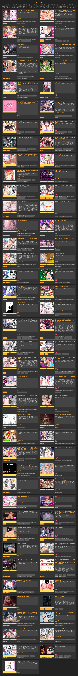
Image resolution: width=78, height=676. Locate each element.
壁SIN (56, 279)
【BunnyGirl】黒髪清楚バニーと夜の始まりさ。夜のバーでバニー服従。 (27, 560)
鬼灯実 (56, 645)
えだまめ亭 (19, 333)
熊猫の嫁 (19, 211)
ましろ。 (19, 669)
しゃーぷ (56, 52)
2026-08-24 (74, 7)
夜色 (55, 502)
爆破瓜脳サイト (20, 440)
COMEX (56, 261)
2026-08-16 (51, 7)
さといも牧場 (57, 350)
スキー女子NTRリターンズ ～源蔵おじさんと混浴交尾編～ (27, 61)
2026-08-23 (71, 7)
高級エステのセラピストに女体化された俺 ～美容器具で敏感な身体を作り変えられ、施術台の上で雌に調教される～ (65, 512)
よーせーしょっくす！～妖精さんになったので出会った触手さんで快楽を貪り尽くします (65, 61)
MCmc (56, 18)
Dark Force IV (58, 170)
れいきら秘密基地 (58, 246)
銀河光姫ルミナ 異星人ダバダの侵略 (62, 201)
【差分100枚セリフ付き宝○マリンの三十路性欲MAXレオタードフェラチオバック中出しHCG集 (64, 479)
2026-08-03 (17, 7)
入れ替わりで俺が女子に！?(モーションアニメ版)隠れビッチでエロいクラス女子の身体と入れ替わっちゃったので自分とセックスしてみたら (27, 448)
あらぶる (19, 193)
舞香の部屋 (19, 470)
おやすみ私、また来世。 (60, 596)
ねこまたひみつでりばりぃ (22, 376)
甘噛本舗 (19, 18)
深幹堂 (18, 636)
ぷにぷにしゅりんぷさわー (59, 310)
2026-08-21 (64, 7)
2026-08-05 (24, 7)
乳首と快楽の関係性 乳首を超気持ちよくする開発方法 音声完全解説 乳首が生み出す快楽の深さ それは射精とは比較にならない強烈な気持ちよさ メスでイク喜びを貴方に (65, 561)
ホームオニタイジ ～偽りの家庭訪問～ (25, 137)
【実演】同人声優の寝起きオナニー (24, 220)
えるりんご (57, 37)
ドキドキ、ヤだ (58, 154)
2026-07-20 (6, 4)
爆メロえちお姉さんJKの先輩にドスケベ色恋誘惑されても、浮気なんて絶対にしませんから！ (27, 102)
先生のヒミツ (20, 269)
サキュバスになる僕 (59, 527)
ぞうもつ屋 (57, 620)
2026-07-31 (10, 7)
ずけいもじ (19, 279)
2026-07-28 (71, 4)
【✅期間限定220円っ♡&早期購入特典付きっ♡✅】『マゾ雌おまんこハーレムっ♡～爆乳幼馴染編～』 (27, 83)
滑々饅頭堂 (19, 489)
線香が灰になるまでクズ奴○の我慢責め (63, 414)
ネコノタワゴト (20, 261)
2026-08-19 (61, 7)
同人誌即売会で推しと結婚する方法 (62, 26)
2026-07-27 (62, 4)
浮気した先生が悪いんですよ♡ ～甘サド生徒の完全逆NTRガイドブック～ (65, 102)
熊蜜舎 (18, 388)
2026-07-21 (15, 4)
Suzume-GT (19, 519)
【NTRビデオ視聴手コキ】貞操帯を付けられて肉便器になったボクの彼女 (65, 138)
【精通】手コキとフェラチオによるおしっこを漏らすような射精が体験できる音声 (27, 465)
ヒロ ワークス (19, 535)
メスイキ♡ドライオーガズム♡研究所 (61, 571)
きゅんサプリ (57, 145)
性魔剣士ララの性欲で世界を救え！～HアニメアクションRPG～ (65, 287)
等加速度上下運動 (58, 636)
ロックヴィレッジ (20, 245)
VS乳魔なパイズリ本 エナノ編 (61, 269)
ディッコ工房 (57, 489)
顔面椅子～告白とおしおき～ (23, 543)
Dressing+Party (57, 472)
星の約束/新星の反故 (21, 286)
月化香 (18, 294)
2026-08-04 (20, 7)
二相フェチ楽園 (58, 82)
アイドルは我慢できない (22, 26)
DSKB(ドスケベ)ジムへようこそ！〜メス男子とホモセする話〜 (65, 613)
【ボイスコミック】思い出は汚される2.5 (63, 185)
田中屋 (18, 115)
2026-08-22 (68, 7)
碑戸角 (56, 213)
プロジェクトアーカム (21, 502)
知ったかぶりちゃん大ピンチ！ (61, 628)
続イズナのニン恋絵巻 (22, 628)
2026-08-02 (13, 7)
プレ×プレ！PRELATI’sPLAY (23, 645)
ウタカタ (56, 128)
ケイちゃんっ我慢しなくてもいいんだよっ (63, 302)
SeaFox (56, 535)
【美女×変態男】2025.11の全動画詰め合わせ (26, 511)
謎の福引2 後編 (58, 580)
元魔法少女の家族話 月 (59, 253)
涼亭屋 (56, 94)
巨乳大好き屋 (19, 620)
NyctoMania (19, 145)
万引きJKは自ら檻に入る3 (60, 220)
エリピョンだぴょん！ (22, 478)
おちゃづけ (57, 440)
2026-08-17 (54, 7)
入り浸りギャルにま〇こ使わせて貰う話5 (25, 10)
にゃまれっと (57, 333)
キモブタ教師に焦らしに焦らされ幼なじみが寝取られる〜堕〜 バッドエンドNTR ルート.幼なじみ (27, 396)
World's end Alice (58, 605)
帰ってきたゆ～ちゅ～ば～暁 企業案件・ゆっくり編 (65, 342)
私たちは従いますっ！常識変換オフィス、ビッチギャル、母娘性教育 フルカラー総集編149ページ (65, 11)
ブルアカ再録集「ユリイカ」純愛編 (24, 341)
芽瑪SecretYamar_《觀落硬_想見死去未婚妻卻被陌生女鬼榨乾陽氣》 (27, 171)
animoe (39, 2)
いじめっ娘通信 (20, 554)
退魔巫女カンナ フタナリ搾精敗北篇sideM (26, 253)
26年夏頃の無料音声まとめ (22, 201)
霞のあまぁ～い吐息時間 (21, 230)
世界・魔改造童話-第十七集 (23, 302)
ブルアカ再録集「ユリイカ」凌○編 (24, 319)
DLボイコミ (57, 193)
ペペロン (56, 407)
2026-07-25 (53, 4)
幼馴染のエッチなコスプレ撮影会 (24, 414)
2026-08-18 (57, 7)
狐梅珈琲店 (57, 73)
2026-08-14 (44, 7)
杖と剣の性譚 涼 (58, 464)
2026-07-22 (25, 4)
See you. (19, 92)
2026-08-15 (47, 7)
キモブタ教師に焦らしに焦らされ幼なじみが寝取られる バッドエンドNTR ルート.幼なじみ (65, 377)
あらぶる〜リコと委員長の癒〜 (23, 185)
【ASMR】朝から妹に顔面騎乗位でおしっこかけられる (65, 239)
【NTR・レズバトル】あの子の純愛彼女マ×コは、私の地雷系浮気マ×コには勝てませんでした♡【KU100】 (65, 320)
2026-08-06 (27, 7)
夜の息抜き (57, 424)
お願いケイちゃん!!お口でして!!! (24, 580)
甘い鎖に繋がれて (21, 44)
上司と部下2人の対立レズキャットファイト (26, 527)
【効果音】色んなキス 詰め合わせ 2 (24, 661)
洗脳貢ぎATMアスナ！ (59, 496)
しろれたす (19, 424)
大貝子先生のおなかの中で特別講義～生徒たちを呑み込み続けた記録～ (65, 544)
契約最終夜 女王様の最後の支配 (23, 596)
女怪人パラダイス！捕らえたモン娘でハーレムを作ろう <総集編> (65, 358)
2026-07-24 (43, 4)
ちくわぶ (56, 587)
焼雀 (18, 312)
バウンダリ (19, 128)
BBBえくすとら (20, 652)
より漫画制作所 (20, 73)
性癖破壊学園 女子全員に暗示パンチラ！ (25, 496)
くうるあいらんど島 (58, 457)
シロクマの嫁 (19, 368)
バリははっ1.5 (20, 121)
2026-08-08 (30, 7)
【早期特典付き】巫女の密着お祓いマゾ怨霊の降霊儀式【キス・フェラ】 (65, 122)
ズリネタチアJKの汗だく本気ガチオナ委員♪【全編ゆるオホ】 (65, 45)
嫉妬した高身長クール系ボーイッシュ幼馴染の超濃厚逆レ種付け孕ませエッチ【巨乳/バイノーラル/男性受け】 (27, 613)
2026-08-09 (34, 7)
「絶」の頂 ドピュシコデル (60, 112)
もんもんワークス (58, 387)
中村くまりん (19, 587)
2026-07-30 (7, 7)
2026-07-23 (34, 4)
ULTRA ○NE (57, 178)
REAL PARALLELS (20, 571)
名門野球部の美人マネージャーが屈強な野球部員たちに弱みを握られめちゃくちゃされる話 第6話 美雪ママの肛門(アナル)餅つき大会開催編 (27, 240)
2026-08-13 (41, 7)
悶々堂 (56, 368)
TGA (18, 36)
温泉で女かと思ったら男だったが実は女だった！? (64, 448)
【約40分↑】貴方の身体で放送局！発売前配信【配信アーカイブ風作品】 (26, 358)
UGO (18, 455)
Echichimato (57, 652)
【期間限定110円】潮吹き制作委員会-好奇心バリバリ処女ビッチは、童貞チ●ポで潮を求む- (27, 155)
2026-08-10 (37, 7)
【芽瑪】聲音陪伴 (20, 176)
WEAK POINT (19, 54)
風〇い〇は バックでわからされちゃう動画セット (65, 395)
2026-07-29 (3, 7)
